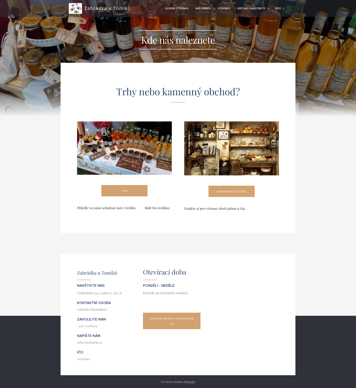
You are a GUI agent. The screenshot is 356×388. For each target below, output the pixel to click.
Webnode (189, 381)
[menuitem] (177, 8)
